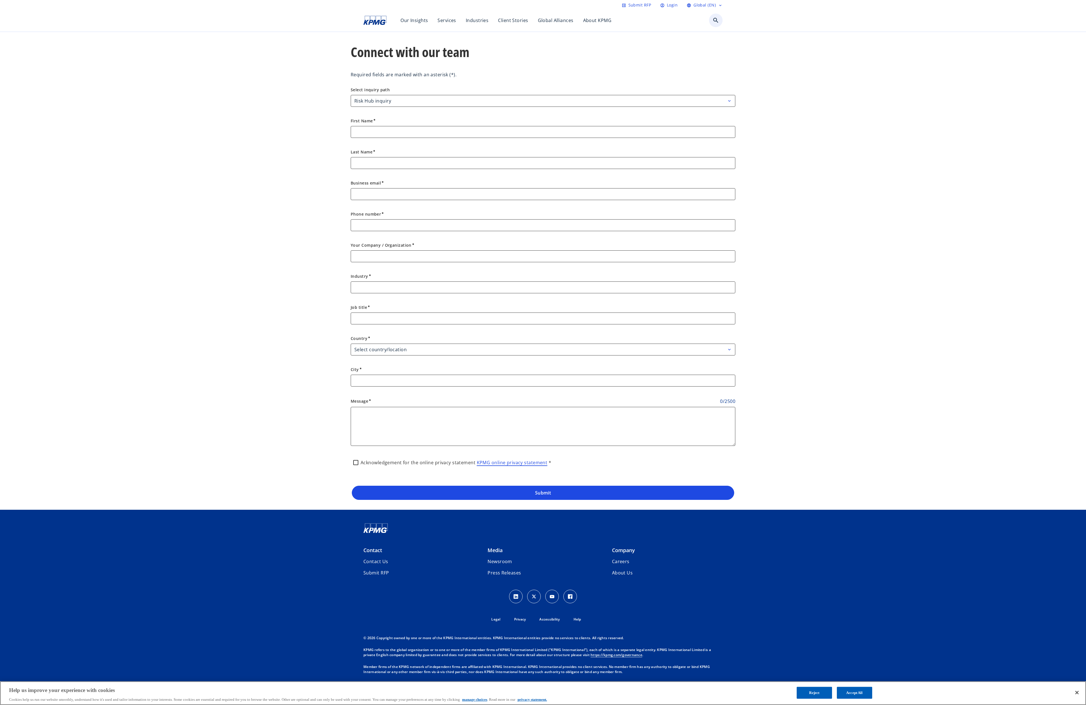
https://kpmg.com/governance (616, 654)
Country (360, 338)
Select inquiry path (370, 89)
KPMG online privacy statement (512, 462)
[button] (376, 572)
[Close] (1077, 692)
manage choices (474, 699)
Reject (814, 692)
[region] (543, 693)
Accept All (854, 692)
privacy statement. (532, 699)
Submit (543, 493)
